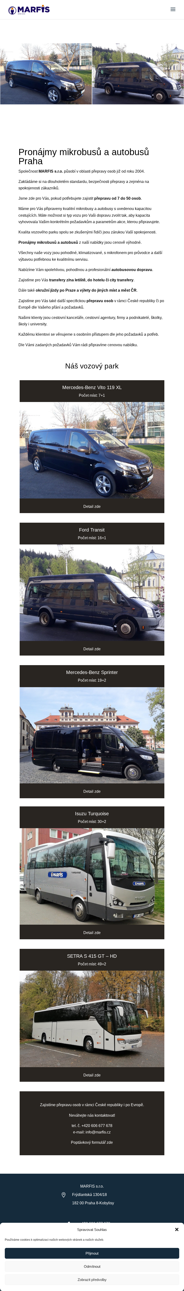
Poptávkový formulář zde (92, 1142)
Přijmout (92, 1253)
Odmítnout (92, 1266)
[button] (176, 1229)
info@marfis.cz (98, 1132)
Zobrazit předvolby (92, 1280)
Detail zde (92, 506)
